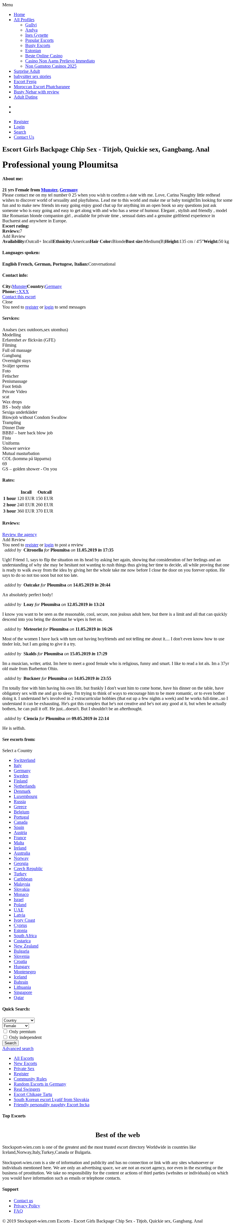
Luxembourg (25, 796)
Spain (19, 827)
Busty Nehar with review (36, 91)
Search (20, 132)
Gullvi (31, 24)
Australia (22, 853)
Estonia (20, 930)
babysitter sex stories (32, 76)
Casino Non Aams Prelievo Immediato (60, 60)
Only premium (22, 1031)
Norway (21, 858)
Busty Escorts (37, 45)
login (49, 307)
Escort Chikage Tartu (33, 1094)
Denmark (22, 791)
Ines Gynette (36, 35)
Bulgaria (21, 951)
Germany (69, 189)
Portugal (21, 817)
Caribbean (23, 878)
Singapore (23, 992)
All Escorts (24, 1058)
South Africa (25, 935)
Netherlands (25, 786)
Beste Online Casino (43, 55)
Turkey (20, 873)
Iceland (20, 976)
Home (19, 14)
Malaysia (22, 884)
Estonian (33, 50)
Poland (20, 904)
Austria (20, 832)
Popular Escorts (39, 40)
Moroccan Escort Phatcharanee (42, 86)
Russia (20, 801)
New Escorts (25, 1063)
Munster (49, 189)
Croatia (20, 961)
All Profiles (24, 19)
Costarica (22, 940)
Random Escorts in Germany (40, 1084)
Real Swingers (27, 1089)
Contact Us (24, 137)
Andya (31, 30)
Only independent (25, 1037)
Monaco (21, 894)
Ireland (20, 848)
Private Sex (24, 1068)
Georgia (21, 863)
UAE (18, 909)
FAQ (18, 1211)
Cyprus (20, 925)
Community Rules (30, 1078)
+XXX (22, 291)
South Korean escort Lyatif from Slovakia (51, 1099)
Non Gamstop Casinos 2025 (51, 66)
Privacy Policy (27, 1205)
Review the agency (19, 534)
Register (21, 121)
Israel (18, 899)
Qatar (19, 997)
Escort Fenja (25, 81)
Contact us (23, 1200)
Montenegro (25, 971)
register (31, 307)
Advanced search (18, 1048)
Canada (21, 822)
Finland (21, 780)
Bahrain (21, 982)
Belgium (21, 811)
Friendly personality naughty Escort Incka (51, 1104)
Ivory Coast (24, 920)
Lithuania (22, 987)
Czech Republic (28, 868)
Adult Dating (26, 97)
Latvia (19, 915)
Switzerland (24, 760)
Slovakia (22, 889)
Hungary (22, 966)
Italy (18, 765)
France (20, 837)
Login (19, 126)
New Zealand (26, 945)
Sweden (21, 775)
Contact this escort (19, 296)
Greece (20, 806)
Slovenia (22, 956)
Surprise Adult (27, 71)
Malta (19, 842)
